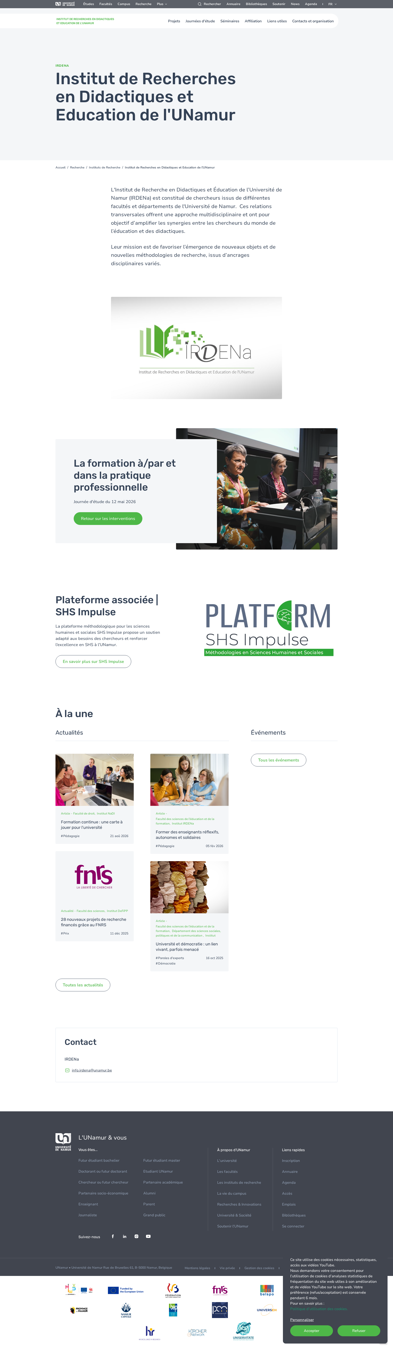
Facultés (105, 4)
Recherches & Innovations (239, 1204)
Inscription (291, 1160)
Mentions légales (197, 1268)
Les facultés (227, 1171)
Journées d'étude (200, 21)
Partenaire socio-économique (103, 1193)
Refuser (358, 1330)
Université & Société (234, 1215)
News (295, 4)
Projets (174, 21)
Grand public (154, 1215)
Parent (149, 1204)
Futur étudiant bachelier (98, 1160)
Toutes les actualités (83, 985)
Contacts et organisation (313, 21)
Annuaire (233, 4)
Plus (160, 4)
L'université (227, 1160)
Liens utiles (277, 21)
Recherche (143, 4)
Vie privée (227, 1268)
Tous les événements (278, 760)
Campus (124, 4)
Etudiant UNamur (158, 1171)
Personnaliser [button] (302, 1319)
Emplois (289, 1204)
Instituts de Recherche (104, 167)
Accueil (60, 167)
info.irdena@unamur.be (92, 1070)
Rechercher (212, 4)
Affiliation (253, 21)
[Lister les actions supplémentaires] (333, 4)
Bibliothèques (256, 4)
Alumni (149, 1193)
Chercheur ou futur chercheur (103, 1182)
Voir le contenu (94, 799)
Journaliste (87, 1215)
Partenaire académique (163, 1182)
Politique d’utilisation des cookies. (319, 1308)
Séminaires (229, 21)
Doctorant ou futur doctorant (102, 1171)
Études (88, 4)
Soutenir (278, 4)
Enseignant (88, 1204)
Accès (287, 1193)
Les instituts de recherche (239, 1182)
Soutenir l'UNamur (232, 1226)
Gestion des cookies (259, 1268)
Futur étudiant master (161, 1160)
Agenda (311, 4)
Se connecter (293, 1226)
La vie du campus (231, 1193)
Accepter (311, 1330)
